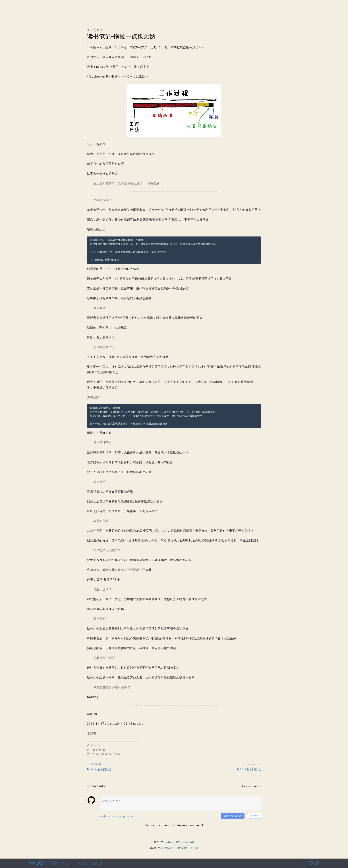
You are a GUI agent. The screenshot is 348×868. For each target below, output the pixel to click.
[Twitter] (317, 863)
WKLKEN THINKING (49, 863)
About (96, 863)
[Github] (311, 863)
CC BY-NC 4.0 (185, 842)
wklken (169, 842)
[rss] (197, 847)
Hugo (167, 847)
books (96, 745)
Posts (81, 863)
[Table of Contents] (303, 863)
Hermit (188, 847)
